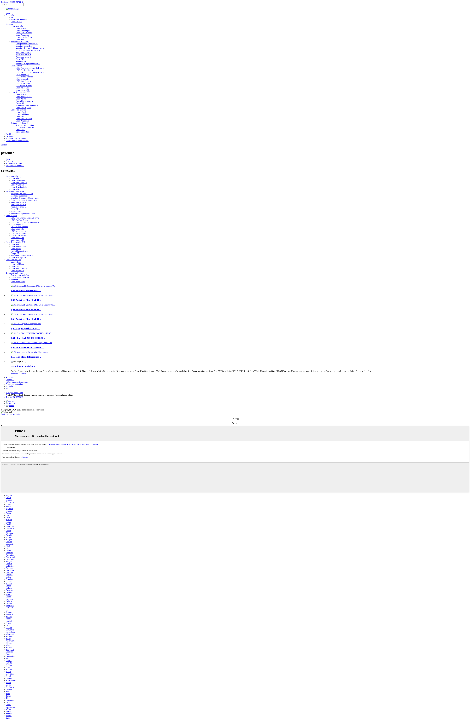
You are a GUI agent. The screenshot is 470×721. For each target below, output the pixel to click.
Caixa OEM (20, 59)
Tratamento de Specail (19, 123)
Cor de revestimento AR (25, 127)
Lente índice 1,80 (22, 88)
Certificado (10, 134)
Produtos (9, 24)
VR (12, 17)
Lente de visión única (24, 37)
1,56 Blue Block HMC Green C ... (27, 347)
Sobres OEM (21, 61)
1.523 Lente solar (22, 79)
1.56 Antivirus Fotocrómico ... (26, 290)
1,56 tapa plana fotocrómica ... (26, 357)
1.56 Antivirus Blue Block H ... (26, 319)
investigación (16, 373)
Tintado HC (20, 130)
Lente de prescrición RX (20, 92)
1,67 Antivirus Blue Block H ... (26, 300)
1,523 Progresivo (22, 75)
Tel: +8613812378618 (14, 397)
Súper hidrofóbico (23, 132)
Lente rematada (17, 26)
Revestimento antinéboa (25, 125)
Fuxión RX (20, 103)
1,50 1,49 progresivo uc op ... (25, 328)
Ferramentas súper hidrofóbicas (28, 64)
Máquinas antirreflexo (24, 46)
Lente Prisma (21, 99)
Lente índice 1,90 (22, 90)
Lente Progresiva (22, 35)
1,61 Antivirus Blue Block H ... (26, 309)
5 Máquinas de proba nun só (27, 44)
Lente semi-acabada (18, 110)
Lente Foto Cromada (24, 33)
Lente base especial (23, 108)
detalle (23, 373)
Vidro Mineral (16, 66)
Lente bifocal (21, 28)
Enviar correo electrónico (10, 414)
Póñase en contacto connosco (17, 141)
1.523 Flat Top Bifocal (24, 70)
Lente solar (20, 39)
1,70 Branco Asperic (24, 86)
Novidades (10, 136)
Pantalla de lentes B (23, 55)
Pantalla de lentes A (23, 53)
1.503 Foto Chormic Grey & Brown (30, 68)
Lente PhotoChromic (24, 97)
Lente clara (20, 116)
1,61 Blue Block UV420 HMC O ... (28, 338)
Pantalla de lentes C (23, 57)
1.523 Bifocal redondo (24, 77)
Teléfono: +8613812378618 (12, 2)
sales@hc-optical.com (14, 393)
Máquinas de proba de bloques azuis (30, 48)
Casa (8, 13)
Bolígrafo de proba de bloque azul (29, 50)
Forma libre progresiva (24, 101)
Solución (9, 386)
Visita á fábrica (16, 22)
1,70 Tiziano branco (23, 83)
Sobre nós (10, 15)
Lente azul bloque (22, 30)
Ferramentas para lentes (20, 41)
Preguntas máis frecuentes (16, 138)
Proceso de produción (19, 19)
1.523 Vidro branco (23, 81)
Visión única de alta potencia (27, 105)
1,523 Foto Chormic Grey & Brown (30, 72)
